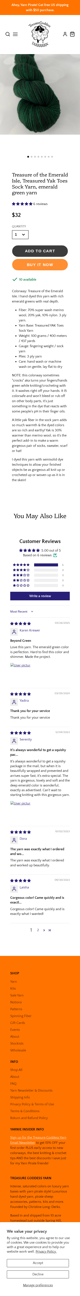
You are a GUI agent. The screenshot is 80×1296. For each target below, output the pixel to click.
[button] (28, 157)
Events (15, 1030)
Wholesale (18, 1050)
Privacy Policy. (46, 1251)
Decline (38, 1274)
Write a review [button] (40, 596)
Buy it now (40, 264)
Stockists (16, 1043)
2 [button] (38, 930)
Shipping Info (20, 1097)
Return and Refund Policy (29, 1118)
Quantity (19, 226)
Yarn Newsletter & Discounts (31, 1090)
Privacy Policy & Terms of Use (32, 1104)
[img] (20, 624)
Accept (38, 1263)
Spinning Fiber (21, 1016)
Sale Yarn (17, 995)
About (14, 1037)
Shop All (16, 1070)
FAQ (13, 1084)
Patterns (16, 1009)
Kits (13, 988)
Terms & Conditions (24, 1111)
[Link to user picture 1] (20, 673)
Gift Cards (17, 1023)
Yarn (13, 982)
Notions (16, 1002)
